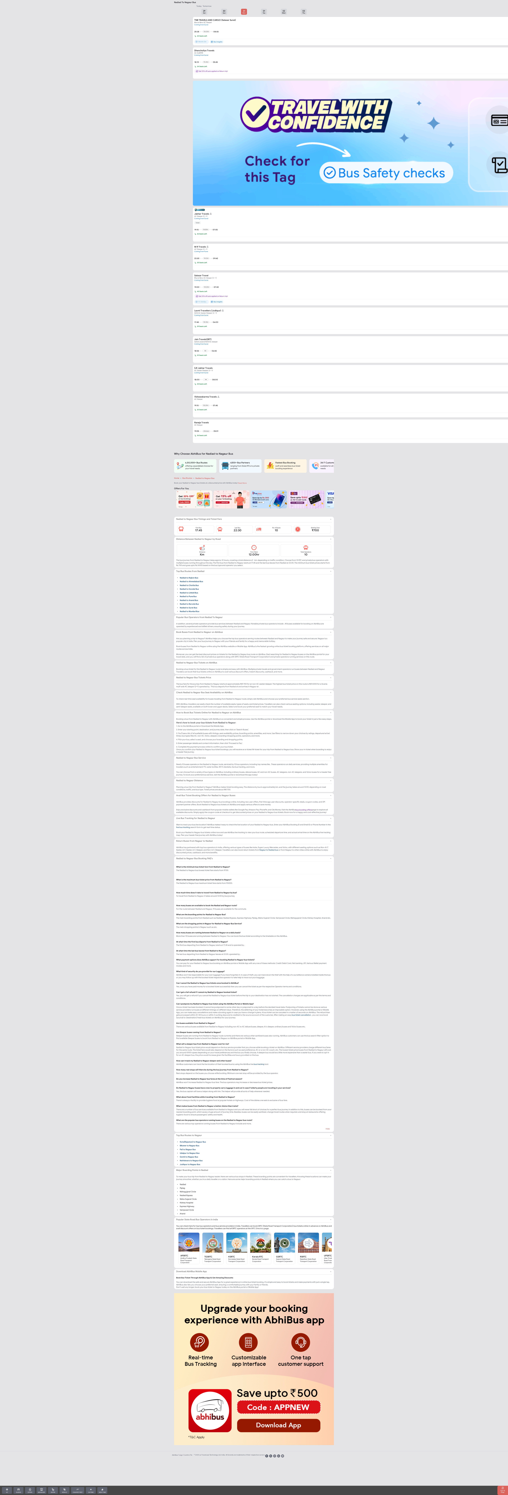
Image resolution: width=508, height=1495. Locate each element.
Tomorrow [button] (207, 6)
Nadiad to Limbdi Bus (189, 593)
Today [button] (199, 6)
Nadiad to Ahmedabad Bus (191, 581)
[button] (204, 12)
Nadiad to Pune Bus (188, 596)
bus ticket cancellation (301, 1015)
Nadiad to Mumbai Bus (189, 611)
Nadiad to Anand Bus (189, 600)
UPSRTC (328, 1255)
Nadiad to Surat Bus (188, 608)
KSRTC (231, 1256)
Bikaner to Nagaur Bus (189, 1146)
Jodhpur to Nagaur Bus (190, 1164)
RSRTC (303, 1256)
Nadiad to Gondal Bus (189, 589)
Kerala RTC (257, 1256)
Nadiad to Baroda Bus (189, 604)
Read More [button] (242, 483)
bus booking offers (304, 810)
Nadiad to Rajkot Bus (189, 578)
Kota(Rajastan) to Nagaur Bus (193, 1142)
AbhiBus (175, 1455)
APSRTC (184, 1255)
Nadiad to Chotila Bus (189, 585)
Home (176, 478)
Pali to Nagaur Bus (188, 1149)
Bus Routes (187, 478)
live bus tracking (183, 827)
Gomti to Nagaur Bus (189, 1157)
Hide (328, 1129)
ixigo (181, 1455)
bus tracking (259, 1064)
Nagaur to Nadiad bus (268, 850)
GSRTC (279, 1256)
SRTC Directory (257, 1228)
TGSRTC (208, 1256)
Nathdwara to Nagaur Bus (191, 1160)
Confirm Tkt (188, 1455)
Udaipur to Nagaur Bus (189, 1153)
